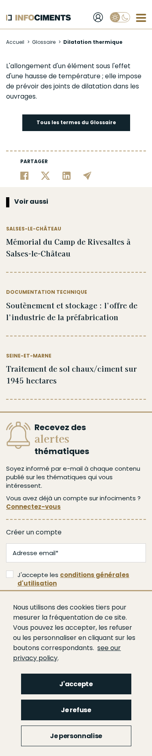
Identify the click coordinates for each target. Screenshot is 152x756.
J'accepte (75, 684)
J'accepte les (73, 579)
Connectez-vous (33, 506)
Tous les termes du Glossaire (76, 122)
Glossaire (44, 42)
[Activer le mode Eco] (120, 17)
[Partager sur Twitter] (45, 175)
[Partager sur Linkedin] (66, 175)
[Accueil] (38, 18)
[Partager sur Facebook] (24, 175)
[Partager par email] (87, 175)
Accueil (15, 42)
